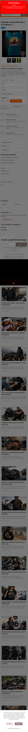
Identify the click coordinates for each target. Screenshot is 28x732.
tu (19, 728)
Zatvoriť (14, 11)
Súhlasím (18, 724)
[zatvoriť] (24, 3)
